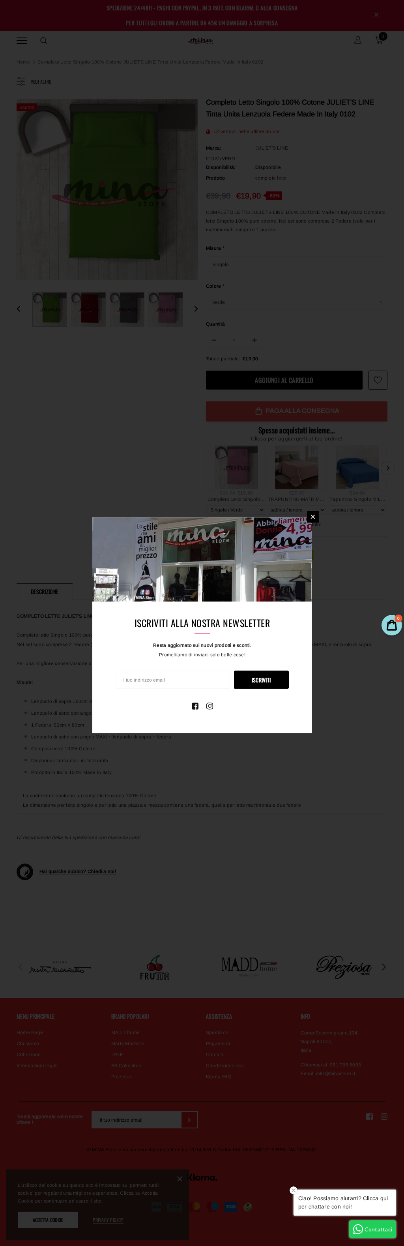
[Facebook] (195, 706)
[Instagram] (209, 706)
